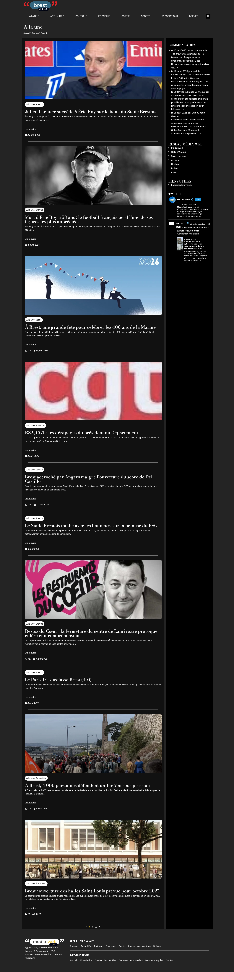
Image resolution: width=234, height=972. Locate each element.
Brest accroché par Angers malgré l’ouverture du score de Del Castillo (88, 479)
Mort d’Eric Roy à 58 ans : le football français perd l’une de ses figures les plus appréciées (89, 219)
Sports (145, 16)
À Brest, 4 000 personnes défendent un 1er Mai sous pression (87, 785)
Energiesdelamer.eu (181, 185)
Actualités (57, 16)
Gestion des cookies (105, 960)
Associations (170, 16)
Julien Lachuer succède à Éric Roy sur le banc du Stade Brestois (90, 111)
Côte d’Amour (178, 152)
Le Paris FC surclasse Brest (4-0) (58, 679)
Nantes (175, 164)
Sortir (125, 16)
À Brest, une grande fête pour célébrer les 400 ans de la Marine (90, 327)
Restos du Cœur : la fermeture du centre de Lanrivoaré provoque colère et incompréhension (91, 633)
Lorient (174, 168)
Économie (104, 16)
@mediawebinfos (197, 224)
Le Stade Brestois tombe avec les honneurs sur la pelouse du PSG (91, 525)
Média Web (177, 148)
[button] (208, 16)
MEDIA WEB (179, 225)
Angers (175, 160)
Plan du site (86, 960)
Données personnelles (131, 960)
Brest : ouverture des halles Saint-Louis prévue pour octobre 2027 (92, 891)
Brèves (193, 16)
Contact (170, 960)
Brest (174, 172)
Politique (81, 16)
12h (209, 224)
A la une (34, 16)
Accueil (27, 33)
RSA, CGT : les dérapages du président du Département (81, 432)
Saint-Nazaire (178, 156)
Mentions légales (154, 960)
